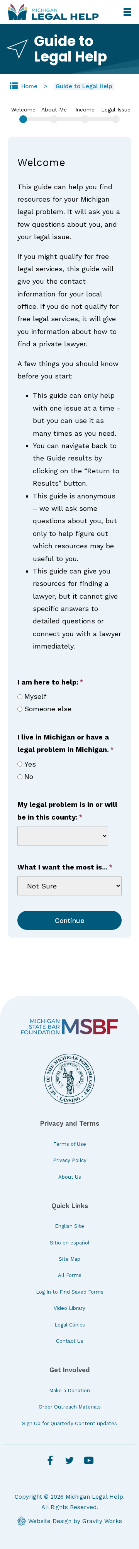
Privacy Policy (69, 1160)
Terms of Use (69, 1144)
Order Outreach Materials (70, 1407)
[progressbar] (69, 110)
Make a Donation (69, 1390)
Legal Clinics (69, 1325)
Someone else (47, 709)
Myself (35, 696)
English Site (69, 1226)
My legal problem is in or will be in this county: (67, 810)
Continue (70, 920)
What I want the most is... (62, 867)
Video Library (69, 1308)
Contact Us (69, 1341)
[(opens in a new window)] (69, 1027)
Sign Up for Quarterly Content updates (69, 1423)
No (28, 776)
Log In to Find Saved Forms (69, 1292)
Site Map (69, 1259)
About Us (69, 1177)
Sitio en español (70, 1243)
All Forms (69, 1275)
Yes (30, 764)
